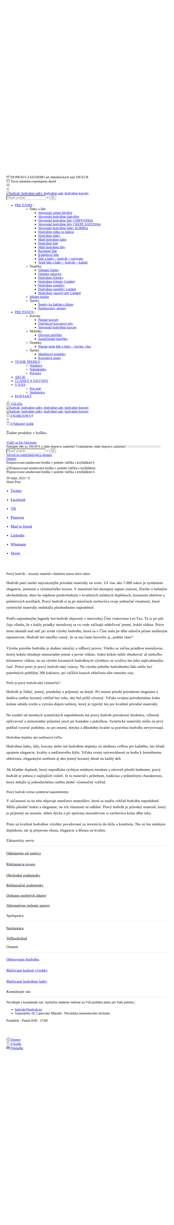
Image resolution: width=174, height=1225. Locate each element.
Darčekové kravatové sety (55, 323)
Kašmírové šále (48, 255)
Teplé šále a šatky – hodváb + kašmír (63, 262)
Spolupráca (37, 392)
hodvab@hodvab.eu (28, 1009)
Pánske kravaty (48, 320)
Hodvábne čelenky (50, 278)
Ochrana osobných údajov (26, 895)
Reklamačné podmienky (25, 885)
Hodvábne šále (48, 243)
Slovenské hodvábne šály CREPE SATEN (69, 224)
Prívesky (35, 373)
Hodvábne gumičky (51, 285)
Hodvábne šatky (49, 235)
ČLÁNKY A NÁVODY (31, 381)
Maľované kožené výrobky (27, 970)
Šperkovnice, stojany (52, 308)
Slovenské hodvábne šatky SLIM (63, 228)
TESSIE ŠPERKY (27, 362)
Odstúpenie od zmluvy (23, 853)
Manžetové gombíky (52, 354)
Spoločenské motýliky (53, 339)
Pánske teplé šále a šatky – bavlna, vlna (64, 346)
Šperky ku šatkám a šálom (55, 304)
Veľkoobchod (16, 938)
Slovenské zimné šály (55, 213)
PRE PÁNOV (24, 312)
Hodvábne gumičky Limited (57, 289)
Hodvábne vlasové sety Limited (59, 293)
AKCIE (20, 377)
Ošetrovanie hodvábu (22, 959)
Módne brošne (39, 297)
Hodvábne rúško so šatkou (56, 232)
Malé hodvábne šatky (52, 239)
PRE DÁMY (24, 205)
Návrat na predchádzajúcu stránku (29, 455)
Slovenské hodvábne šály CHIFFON (65, 220)
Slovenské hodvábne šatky (58, 216)
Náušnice (36, 365)
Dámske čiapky (48, 270)
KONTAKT (23, 396)
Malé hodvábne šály (51, 247)
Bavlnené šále (47, 251)
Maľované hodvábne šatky (26, 981)
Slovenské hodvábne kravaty (57, 327)
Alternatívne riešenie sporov (28, 905)
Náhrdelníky (38, 369)
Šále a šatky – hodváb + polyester (60, 258)
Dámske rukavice (50, 274)
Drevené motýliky (50, 335)
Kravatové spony (49, 358)
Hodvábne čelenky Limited (56, 281)
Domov (11, 459)
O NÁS (20, 384)
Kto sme (35, 388)
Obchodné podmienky (23, 875)
